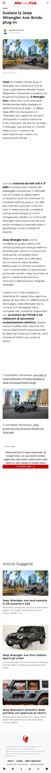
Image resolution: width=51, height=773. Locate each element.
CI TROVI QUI (23, 466)
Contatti (11, 761)
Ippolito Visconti (16, 30)
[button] (4, 3)
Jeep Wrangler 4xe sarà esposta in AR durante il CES (25, 602)
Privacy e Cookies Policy (33, 761)
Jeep (5, 8)
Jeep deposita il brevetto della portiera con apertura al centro (24, 711)
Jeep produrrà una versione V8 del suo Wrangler (23, 428)
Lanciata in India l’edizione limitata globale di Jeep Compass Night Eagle (25, 378)
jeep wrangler (10, 446)
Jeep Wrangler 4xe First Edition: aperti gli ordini (25, 657)
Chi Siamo (19, 761)
